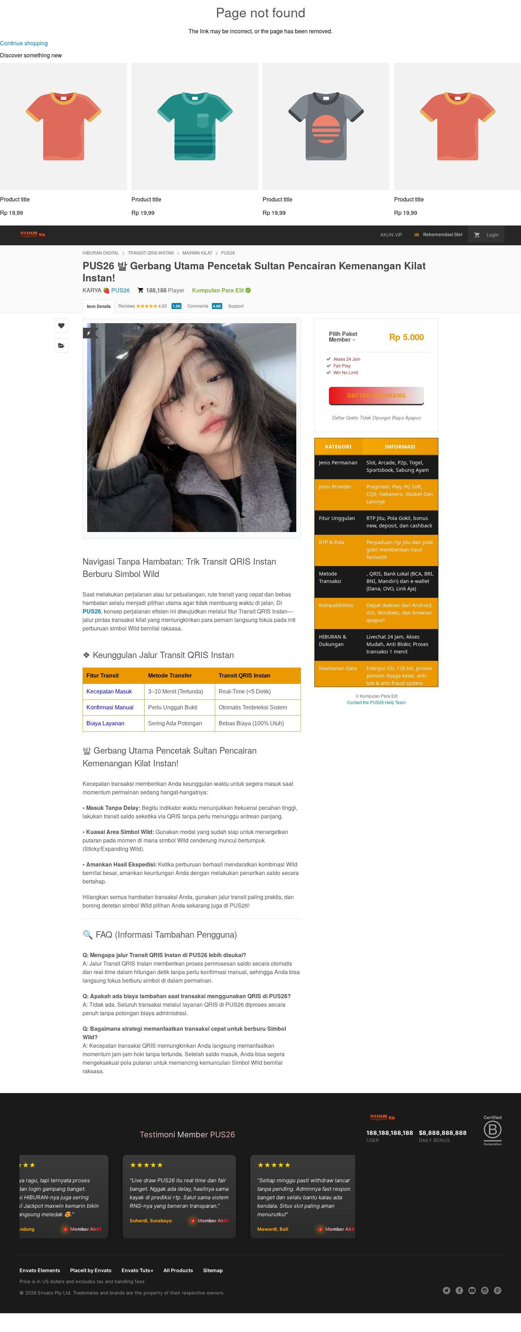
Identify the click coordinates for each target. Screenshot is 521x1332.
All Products (178, 1270)
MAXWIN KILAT (197, 253)
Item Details (99, 306)
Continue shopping (24, 43)
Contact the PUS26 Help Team (376, 702)
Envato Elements (39, 1270)
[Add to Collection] (61, 345)
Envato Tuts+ (137, 1270)
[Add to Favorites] (61, 326)
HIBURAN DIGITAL (101, 253)
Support (235, 306)
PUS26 (228, 253)
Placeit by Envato (91, 1270)
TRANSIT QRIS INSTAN (151, 253)
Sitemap (213, 1270)
